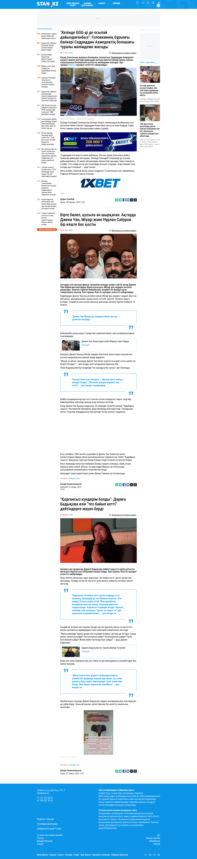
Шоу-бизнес (87, 5)
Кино (78, 478)
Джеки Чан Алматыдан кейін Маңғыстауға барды (105, 341)
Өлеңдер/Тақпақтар (44, 841)
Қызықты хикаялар (101, 855)
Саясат (101, 3)
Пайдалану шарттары (49, 828)
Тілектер (40, 838)
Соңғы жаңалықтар (47, 229)
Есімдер (40, 844)
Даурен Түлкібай (67, 199)
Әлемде (116, 3)
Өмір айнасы (72, 3)
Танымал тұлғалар (153, 838)
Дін (158, 835)
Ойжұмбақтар (154, 841)
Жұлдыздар (72, 478)
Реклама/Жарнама (47, 824)
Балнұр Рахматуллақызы (71, 484)
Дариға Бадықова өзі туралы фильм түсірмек (103, 648)
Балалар (157, 844)
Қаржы (87, 3)
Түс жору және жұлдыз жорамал (49, 835)
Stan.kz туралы (45, 819)
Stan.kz (72, 64)
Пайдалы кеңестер (119, 855)
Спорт (73, 5)
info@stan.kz (43, 793)
